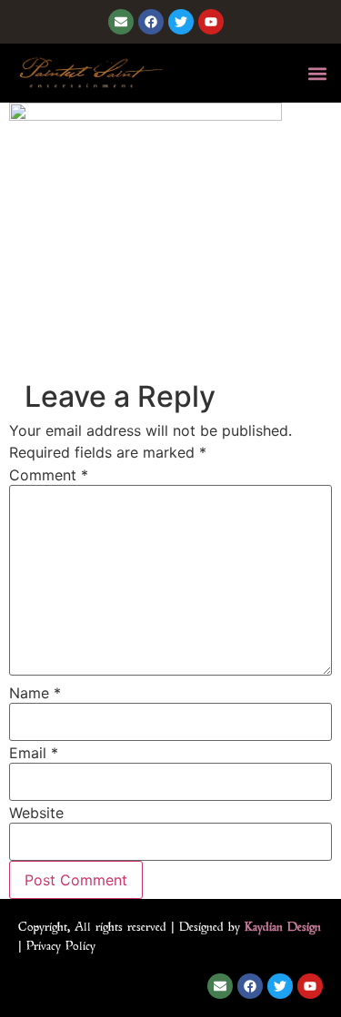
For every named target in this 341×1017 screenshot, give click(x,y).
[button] (317, 73)
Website (36, 812)
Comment (48, 475)
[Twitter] (181, 22)
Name (35, 693)
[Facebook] (151, 22)
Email (33, 752)
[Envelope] (121, 22)
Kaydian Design (283, 926)
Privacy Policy (60, 945)
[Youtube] (211, 22)
